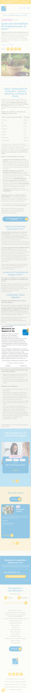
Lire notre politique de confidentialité (9, 360)
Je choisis (7, 365)
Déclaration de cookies (23, 360)
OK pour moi (23, 365)
